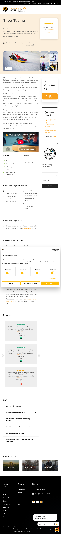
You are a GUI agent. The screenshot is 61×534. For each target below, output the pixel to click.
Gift (4, 513)
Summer (5, 492)
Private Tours (7, 498)
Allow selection (30, 283)
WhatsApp (15, 1)
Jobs (18, 504)
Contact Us (46, 3)
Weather (39, 3)
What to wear (26, 228)
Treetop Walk (10, 467)
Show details (52, 278)
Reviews (34, 3)
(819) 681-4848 (7, 1)
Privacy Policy (12, 527)
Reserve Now (50, 96)
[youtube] (54, 3)
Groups (5, 501)
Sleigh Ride (28, 467)
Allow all (50, 283)
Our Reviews (21, 489)
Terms (4, 527)
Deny (11, 283)
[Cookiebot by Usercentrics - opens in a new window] (52, 250)
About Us (6, 507)
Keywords (44, 170)
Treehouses (6, 504)
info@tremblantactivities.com (26, 1)
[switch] (23, 273)
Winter (5, 495)
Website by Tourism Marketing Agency (21, 531)
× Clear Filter (46, 180)
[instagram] (57, 3)
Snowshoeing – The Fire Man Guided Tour (49, 466)
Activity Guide (27, 3)
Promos (5, 510)
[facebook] (51, 3)
